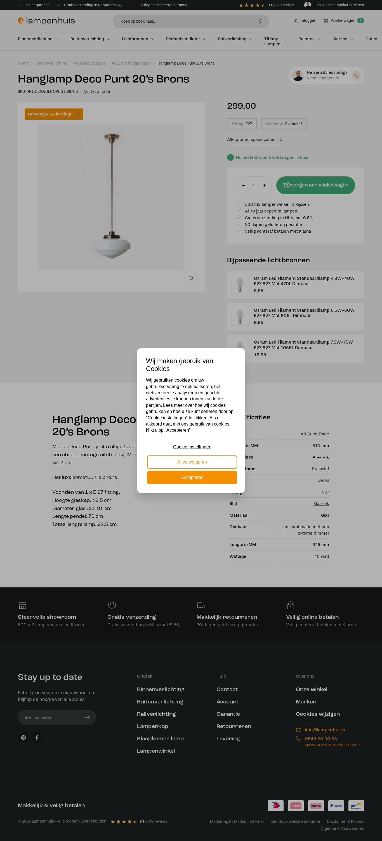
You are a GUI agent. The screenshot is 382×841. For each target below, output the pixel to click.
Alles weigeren (192, 462)
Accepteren (192, 477)
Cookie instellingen (192, 447)
